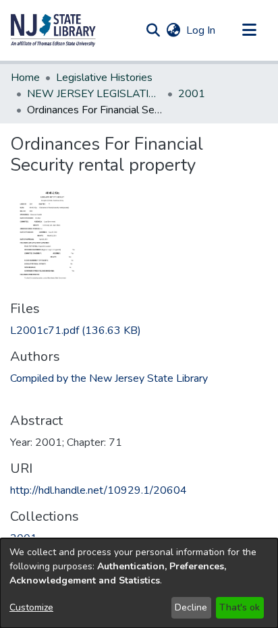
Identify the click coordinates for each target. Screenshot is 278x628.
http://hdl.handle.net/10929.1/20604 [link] (98, 490)
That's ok (239, 607)
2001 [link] (191, 93)
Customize (31, 607)
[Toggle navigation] (249, 30)
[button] (53, 30)
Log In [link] (201, 30)
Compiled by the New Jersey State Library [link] (109, 378)
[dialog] (139, 583)
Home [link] (25, 77)
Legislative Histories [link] (104, 77)
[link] (75, 330)
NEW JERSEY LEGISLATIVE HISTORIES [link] (94, 93)
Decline (191, 607)
